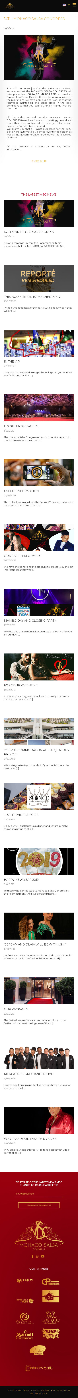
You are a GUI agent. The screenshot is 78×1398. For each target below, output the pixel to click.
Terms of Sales (50, 1390)
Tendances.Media (39, 1393)
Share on (38, 161)
